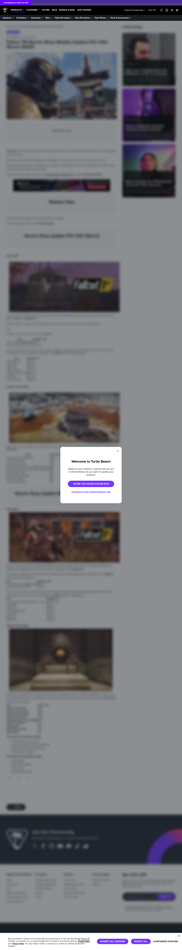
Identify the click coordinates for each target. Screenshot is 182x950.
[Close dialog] (117, 450)
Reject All (140, 941)
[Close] (179, 936)
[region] (91, 941)
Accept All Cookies (112, 941)
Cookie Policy (84, 941)
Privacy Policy (18, 944)
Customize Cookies (165, 941)
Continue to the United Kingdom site (91, 492)
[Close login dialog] (116, 537)
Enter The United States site (91, 484)
